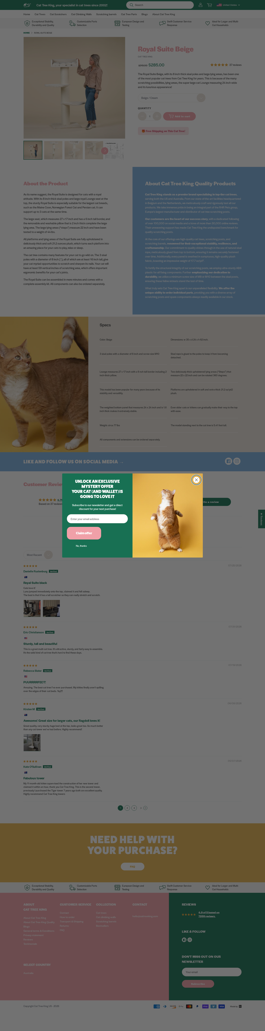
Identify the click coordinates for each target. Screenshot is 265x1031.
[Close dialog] (196, 480)
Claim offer (84, 533)
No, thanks (81, 545)
